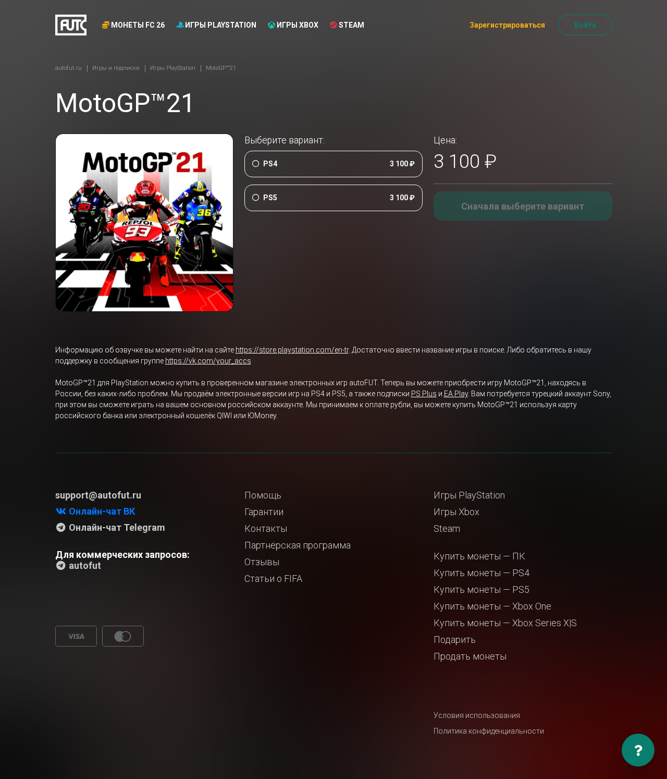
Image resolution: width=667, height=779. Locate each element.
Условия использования (477, 715)
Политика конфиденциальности (489, 731)
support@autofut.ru (98, 495)
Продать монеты (470, 656)
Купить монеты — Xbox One (492, 606)
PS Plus (424, 394)
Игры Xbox (296, 25)
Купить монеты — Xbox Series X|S (505, 622)
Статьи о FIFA (273, 578)
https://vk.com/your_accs (208, 361)
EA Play (456, 394)
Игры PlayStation (219, 25)
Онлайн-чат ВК (101, 511)
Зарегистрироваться (507, 25)
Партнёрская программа (297, 545)
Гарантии (263, 511)
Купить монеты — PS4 (481, 572)
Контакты (265, 528)
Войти (585, 25)
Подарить (455, 639)
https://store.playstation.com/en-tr (292, 350)
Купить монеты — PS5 (481, 589)
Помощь (262, 495)
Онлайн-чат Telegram (116, 527)
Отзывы (261, 561)
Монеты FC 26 (137, 25)
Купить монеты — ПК (479, 556)
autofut (84, 565)
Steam (350, 25)
